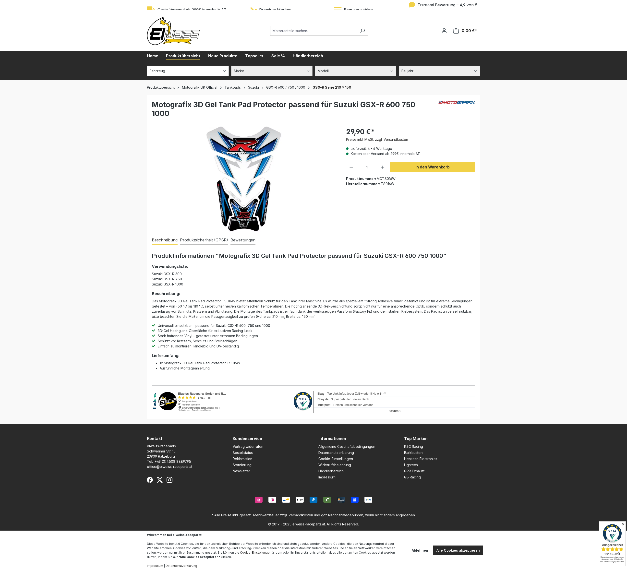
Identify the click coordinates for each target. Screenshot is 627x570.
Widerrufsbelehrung (334, 465)
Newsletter (241, 471)
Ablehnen (420, 550)
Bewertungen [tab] (242, 240)
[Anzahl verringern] (351, 167)
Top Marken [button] (416, 438)
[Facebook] (150, 480)
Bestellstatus (243, 453)
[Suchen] (362, 31)
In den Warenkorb (432, 167)
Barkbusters (413, 453)
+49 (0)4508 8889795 (173, 461)
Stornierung (242, 465)
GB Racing (412, 477)
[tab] (165, 240)
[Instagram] (169, 480)
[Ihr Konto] (444, 31)
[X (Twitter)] (160, 480)
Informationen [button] (332, 438)
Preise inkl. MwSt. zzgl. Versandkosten (377, 139)
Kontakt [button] (154, 438)
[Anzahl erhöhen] (383, 167)
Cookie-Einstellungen (335, 459)
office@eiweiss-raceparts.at (169, 466)
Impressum (327, 477)
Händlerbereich (331, 471)
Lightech (411, 465)
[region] (244, 179)
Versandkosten (301, 515)
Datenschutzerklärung (336, 453)
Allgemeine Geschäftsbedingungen (346, 446)
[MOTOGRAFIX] (456, 111)
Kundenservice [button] (247, 438)
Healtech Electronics (420, 459)
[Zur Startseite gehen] (173, 31)
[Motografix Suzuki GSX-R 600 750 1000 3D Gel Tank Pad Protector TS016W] (244, 179)
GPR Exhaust (414, 471)
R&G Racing (413, 446)
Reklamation (242, 459)
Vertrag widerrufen (248, 446)
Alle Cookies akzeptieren (458, 550)
